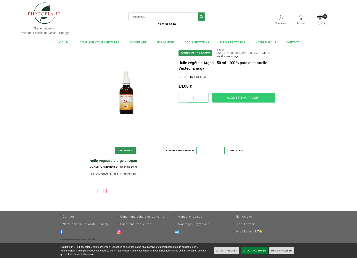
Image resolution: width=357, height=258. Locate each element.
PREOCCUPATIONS (236, 53)
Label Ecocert (245, 224)
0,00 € (321, 23)
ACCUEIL (63, 42)
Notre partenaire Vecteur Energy (86, 224)
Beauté (254, 53)
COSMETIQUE (138, 42)
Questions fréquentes (135, 224)
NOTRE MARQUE (266, 42)
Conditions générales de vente (142, 216)
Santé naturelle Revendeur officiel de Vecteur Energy (44, 30)
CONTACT (292, 42)
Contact (68, 216)
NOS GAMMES (165, 42)
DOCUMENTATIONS (197, 42)
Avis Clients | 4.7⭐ (249, 231)
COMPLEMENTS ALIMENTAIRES (99, 42)
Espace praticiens (232, 42)
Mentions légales (190, 216)
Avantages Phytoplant (193, 224)
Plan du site (243, 216)
